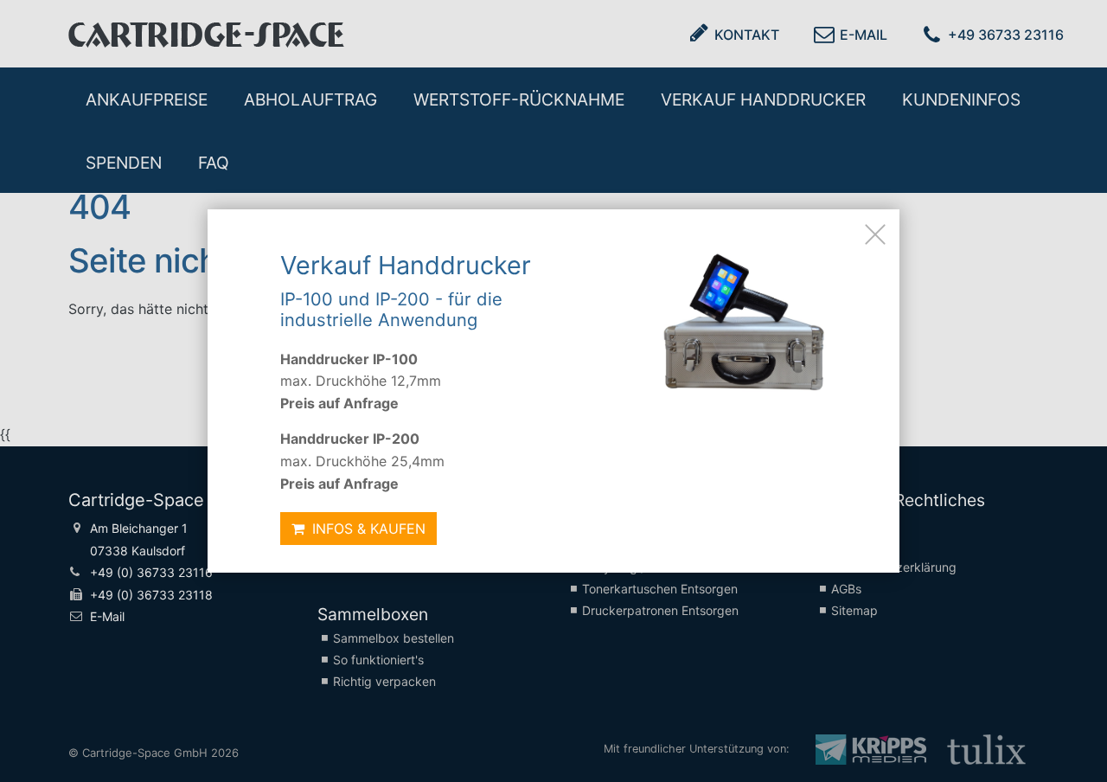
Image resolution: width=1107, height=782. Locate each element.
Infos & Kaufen (367, 528)
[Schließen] (875, 233)
